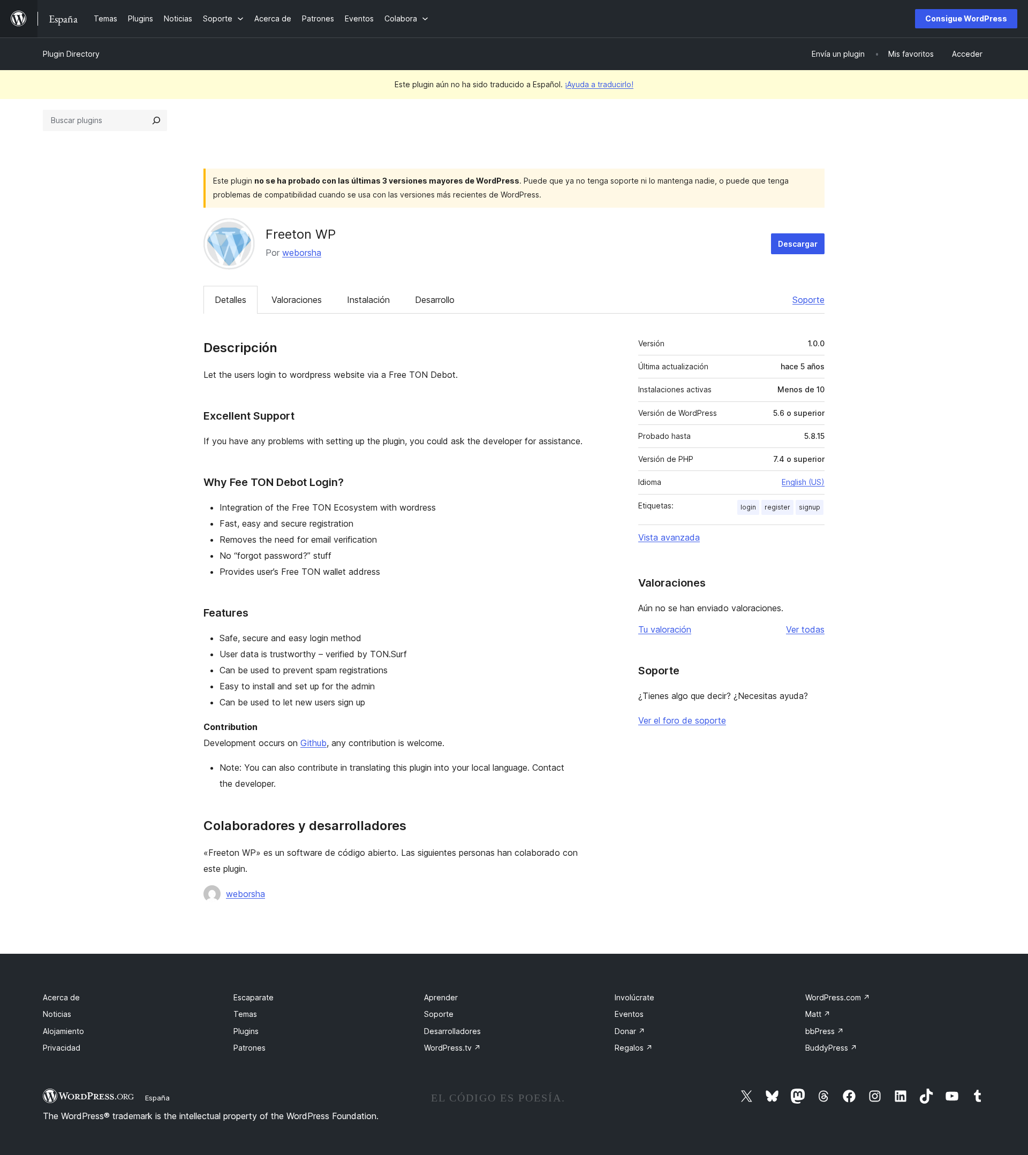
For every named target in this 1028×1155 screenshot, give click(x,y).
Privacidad (61, 1047)
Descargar (798, 243)
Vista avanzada (669, 537)
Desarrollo (435, 299)
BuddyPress (831, 1047)
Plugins (246, 1031)
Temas (245, 1014)
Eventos (629, 1014)
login (748, 507)
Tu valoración (664, 629)
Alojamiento (63, 1031)
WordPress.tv (452, 1047)
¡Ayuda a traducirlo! (599, 84)
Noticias (57, 1014)
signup (809, 507)
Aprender (441, 997)
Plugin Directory (71, 53)
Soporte (808, 299)
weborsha (301, 252)
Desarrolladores (452, 1031)
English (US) (803, 482)
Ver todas (805, 629)
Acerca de (61, 997)
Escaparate (253, 997)
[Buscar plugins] (156, 120)
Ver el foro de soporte (682, 720)
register (777, 507)
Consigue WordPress (966, 18)
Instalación (368, 299)
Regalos (634, 1047)
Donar (630, 1031)
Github (313, 743)
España (157, 1097)
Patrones (249, 1047)
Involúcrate (634, 997)
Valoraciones (296, 299)
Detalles (230, 299)
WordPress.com (837, 997)
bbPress (824, 1031)
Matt (817, 1014)
